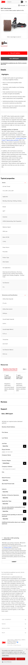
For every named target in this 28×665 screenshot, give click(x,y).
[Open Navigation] (26, 2)
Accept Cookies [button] (21, 658)
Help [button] (3, 632)
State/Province (6, 477)
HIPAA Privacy (18, 639)
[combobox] (3, 452)
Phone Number (6, 449)
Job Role (4, 443)
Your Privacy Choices (11, 642)
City (3, 472)
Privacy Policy (8, 547)
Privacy (12, 639)
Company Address (7, 466)
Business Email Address (8, 427)
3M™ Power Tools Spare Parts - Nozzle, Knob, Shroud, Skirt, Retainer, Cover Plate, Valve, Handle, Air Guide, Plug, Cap (7, 377)
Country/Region (6, 460)
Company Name (6, 455)
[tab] (10, 369)
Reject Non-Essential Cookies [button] (8, 658)
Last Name (5, 438)
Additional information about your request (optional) (13, 523)
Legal (8, 639)
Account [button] (22, 5)
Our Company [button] (6, 619)
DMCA (23, 639)
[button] (7, 662)
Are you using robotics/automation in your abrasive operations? (13, 508)
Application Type (6, 501)
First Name (5, 432)
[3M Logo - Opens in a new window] (3, 2)
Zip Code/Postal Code (8, 483)
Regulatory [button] (6, 628)
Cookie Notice (5, 655)
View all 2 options (15, 53)
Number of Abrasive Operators (10, 495)
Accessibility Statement (12, 641)
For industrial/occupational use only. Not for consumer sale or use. (14, 64)
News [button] (4, 624)
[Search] (22, 2)
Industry (4, 489)
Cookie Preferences (11, 643)
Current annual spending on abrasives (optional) (12, 515)
